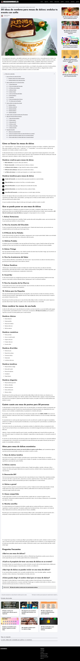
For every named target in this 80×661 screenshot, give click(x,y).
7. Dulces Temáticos (12, 95)
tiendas (51, 1)
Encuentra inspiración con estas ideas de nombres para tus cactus (14, 594)
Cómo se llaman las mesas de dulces (13, 76)
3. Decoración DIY (12, 122)
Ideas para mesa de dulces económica (14, 116)
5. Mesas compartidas (13, 125)
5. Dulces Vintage (12, 91)
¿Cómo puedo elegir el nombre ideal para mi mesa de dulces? (21, 137)
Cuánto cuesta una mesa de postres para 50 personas (17, 114)
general (77, 1)
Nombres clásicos (12, 105)
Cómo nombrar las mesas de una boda (14, 103)
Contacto (42, 652)
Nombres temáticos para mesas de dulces (17, 80)
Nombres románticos (13, 107)
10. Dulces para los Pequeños (15, 101)
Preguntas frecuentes (11, 129)
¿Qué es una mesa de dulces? (14, 131)
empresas (72, 1)
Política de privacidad (44, 656)
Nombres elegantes (12, 112)
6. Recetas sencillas (12, 127)
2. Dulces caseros (12, 120)
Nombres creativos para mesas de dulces (16, 78)
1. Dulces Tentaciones (13, 84)
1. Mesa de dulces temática (14, 118)
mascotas (67, 1)
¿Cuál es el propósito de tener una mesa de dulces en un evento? (22, 133)
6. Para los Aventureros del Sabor (15, 93)
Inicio (42, 1)
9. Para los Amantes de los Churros (15, 99)
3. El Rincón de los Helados (14, 88)
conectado (14, 640)
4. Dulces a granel (12, 124)
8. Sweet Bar (11, 97)
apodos (62, 1)
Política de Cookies (43, 655)
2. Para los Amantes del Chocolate (15, 86)
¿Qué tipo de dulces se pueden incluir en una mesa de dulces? (21, 135)
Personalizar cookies (44, 653)
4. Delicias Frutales (12, 90)
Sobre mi (42, 658)
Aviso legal (42, 650)
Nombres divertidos (12, 108)
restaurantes (56, 1)
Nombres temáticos (12, 110)
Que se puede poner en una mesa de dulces (15, 82)
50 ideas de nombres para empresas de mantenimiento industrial (44, 594)
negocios (46, 1)
